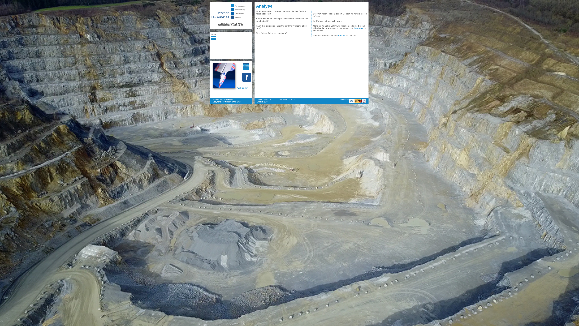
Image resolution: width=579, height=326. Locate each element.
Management (239, 6)
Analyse (237, 17)
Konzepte (358, 28)
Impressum (217, 100)
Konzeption (239, 14)
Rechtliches (228, 100)
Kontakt (341, 35)
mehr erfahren (245, 67)
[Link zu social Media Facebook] (246, 77)
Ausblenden (242, 88)
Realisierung (239, 10)
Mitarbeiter (344, 100)
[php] (364, 103)
